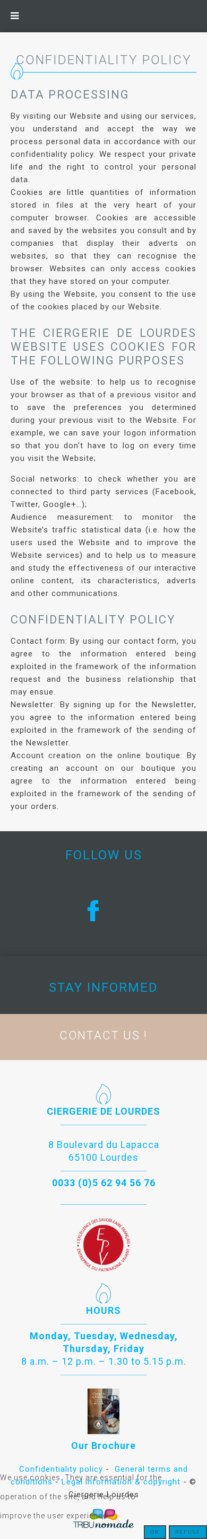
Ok (155, 1532)
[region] (103, 910)
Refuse (188, 1532)
